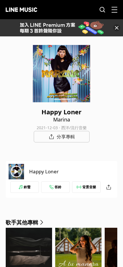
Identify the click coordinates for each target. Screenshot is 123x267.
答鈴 (58, 186)
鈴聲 (27, 186)
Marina (61, 119)
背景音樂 (89, 186)
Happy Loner (44, 171)
